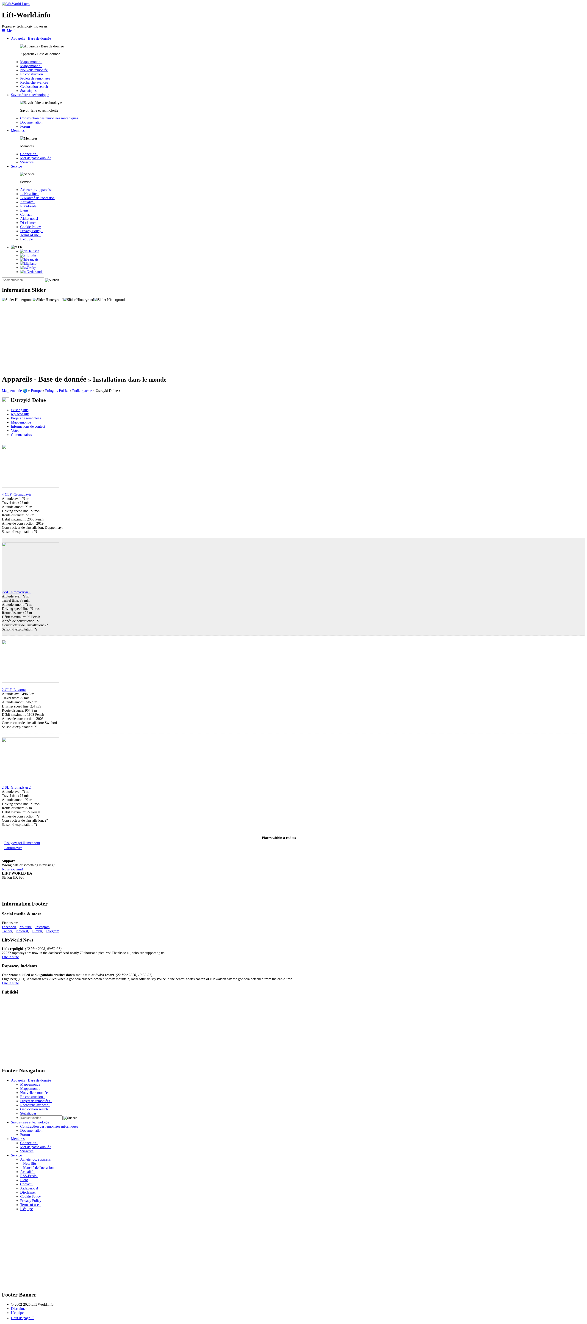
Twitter (7, 931)
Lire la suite (10, 957)
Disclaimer (28, 223)
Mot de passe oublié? (35, 158)
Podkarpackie (82, 391)
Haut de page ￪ (22, 1318)
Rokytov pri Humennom (22, 843)
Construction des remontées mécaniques (50, 118)
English (32, 255)
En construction (31, 74)
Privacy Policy (31, 231)
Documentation (32, 122)
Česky (31, 268)
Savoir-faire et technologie (30, 95)
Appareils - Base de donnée (31, 38)
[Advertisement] (139, 338)
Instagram (42, 927)
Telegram (52, 931)
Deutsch (33, 251)
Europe (36, 391)
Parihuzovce (13, 848)
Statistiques (29, 91)
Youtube (25, 927)
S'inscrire (26, 162)
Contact (26, 214)
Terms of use (30, 235)
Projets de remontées (35, 78)
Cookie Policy (30, 227)
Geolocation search (35, 86)
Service (16, 166)
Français (32, 259)
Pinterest (22, 931)
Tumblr (37, 931)
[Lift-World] (16, 4)
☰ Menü (8, 31)
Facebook (9, 927)
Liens (24, 210)
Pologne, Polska (57, 391)
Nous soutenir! (12, 869)
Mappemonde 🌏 (14, 391)
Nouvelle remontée (34, 70)
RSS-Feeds (29, 206)
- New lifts (29, 194)
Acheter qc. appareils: (36, 190)
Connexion (29, 154)
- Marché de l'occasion (37, 198)
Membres (18, 130)
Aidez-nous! (30, 218)
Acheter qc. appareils (36, 1159)
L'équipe (26, 239)
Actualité (27, 202)
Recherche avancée (35, 82)
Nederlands (35, 272)
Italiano (31, 263)
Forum (26, 126)
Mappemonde (31, 62)
